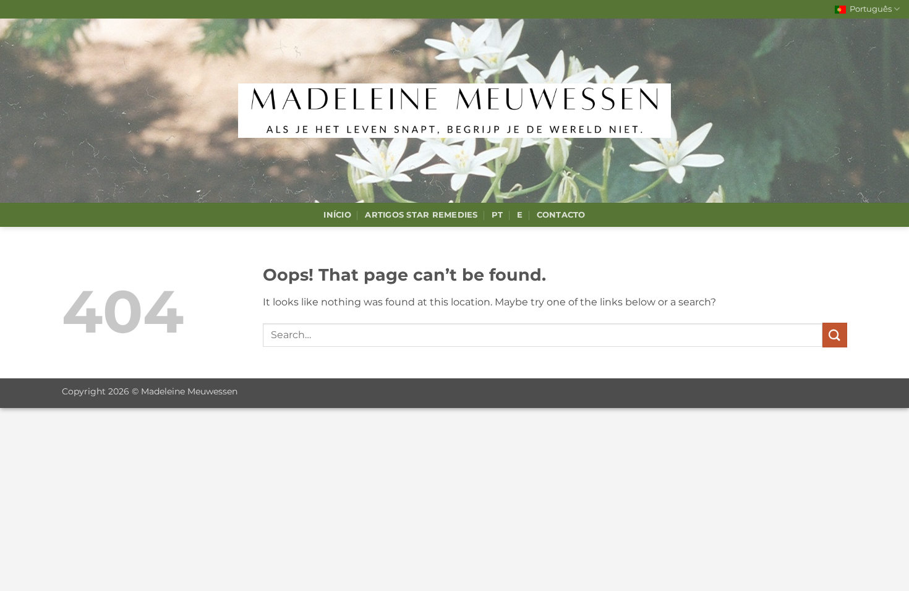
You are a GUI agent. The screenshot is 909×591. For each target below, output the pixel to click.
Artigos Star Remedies (421, 214)
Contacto (561, 214)
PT (497, 214)
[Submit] (834, 335)
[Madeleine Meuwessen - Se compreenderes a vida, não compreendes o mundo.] (454, 110)
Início (337, 214)
